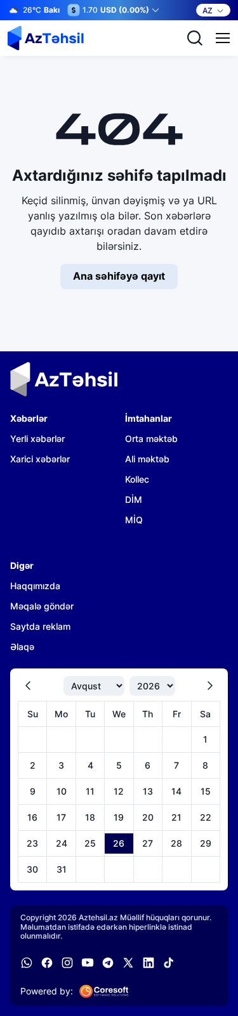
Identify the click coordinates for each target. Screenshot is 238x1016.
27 (147, 843)
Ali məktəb (147, 458)
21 (176, 817)
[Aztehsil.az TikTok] (168, 962)
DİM (133, 499)
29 (205, 843)
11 (90, 791)
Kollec (137, 479)
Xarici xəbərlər (40, 458)
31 (61, 869)
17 (61, 817)
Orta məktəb (151, 438)
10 (61, 791)
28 (176, 843)
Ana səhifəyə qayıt (119, 276)
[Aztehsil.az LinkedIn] (148, 962)
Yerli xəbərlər (37, 438)
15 (206, 791)
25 (90, 843)
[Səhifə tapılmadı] (46, 38)
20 (148, 817)
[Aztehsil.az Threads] (128, 962)
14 (176, 791)
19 (119, 817)
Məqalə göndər (42, 606)
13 (148, 791)
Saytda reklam (40, 626)
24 (61, 843)
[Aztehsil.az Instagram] (67, 962)
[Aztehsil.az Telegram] (108, 962)
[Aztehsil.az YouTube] (87, 962)
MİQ (134, 519)
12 (119, 791)
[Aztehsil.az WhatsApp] (26, 962)
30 (32, 869)
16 (32, 817)
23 (32, 843)
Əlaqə (22, 646)
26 (118, 843)
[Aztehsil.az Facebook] (47, 962)
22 (205, 817)
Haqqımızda (35, 585)
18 (90, 817)
